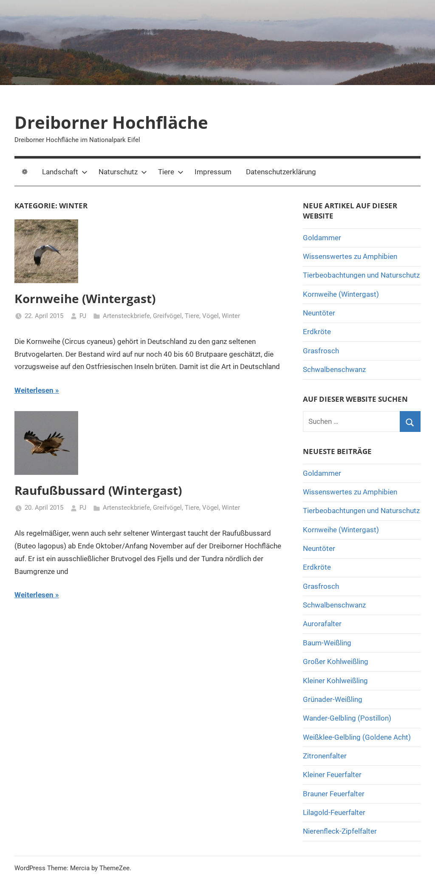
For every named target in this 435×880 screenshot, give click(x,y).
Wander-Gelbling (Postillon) (347, 718)
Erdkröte (317, 331)
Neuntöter (319, 313)
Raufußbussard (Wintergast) (98, 490)
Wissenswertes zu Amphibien (350, 256)
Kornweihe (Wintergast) (84, 298)
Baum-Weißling (327, 643)
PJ (82, 316)
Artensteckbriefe (126, 316)
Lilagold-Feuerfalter (334, 812)
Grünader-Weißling (332, 699)
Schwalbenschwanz (334, 369)
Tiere (166, 171)
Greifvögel (167, 316)
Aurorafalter (322, 623)
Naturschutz (118, 171)
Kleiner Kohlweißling (335, 680)
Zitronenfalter (325, 756)
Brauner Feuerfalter (333, 793)
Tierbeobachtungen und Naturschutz (361, 275)
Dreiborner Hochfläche (111, 122)
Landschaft (60, 171)
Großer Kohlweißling (335, 661)
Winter (231, 316)
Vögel (210, 316)
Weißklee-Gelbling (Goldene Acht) (357, 737)
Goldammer (322, 237)
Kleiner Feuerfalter (332, 774)
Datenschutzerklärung (281, 171)
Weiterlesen (34, 390)
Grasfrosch (321, 350)
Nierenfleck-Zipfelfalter (340, 831)
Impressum (213, 171)
